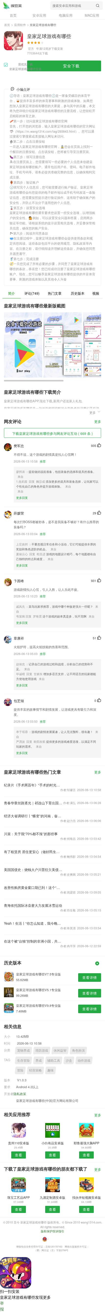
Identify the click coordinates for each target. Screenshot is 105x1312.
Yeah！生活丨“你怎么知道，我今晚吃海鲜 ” (33, 923)
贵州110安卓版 (18, 1143)
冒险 (20, 1070)
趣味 (50, 1070)
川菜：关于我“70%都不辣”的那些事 (31, 833)
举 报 (2, 1306)
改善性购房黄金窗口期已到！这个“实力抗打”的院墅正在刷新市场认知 (33, 887)
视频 (95, 293)
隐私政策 (19, 1093)
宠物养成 (23, 1050)
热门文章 (55, 293)
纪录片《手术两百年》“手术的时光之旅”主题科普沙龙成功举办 (33, 784)
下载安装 (57, 48)
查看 (18, 1154)
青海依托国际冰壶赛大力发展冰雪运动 (33, 905)
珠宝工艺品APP (18, 1197)
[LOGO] (12, 5)
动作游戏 (84, 1060)
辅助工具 (53, 1060)
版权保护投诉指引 (52, 1231)
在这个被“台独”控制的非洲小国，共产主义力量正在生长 (33, 941)
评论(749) (32, 293)
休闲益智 (60, 1050)
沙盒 (69, 1060)
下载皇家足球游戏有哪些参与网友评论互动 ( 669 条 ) (52, 433)
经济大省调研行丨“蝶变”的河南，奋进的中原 (33, 815)
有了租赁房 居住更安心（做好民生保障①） (33, 851)
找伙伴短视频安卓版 (86, 1197)
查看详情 (89, 977)
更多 (97, 422)
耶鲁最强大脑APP (86, 1143)
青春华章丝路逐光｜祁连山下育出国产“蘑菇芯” (33, 802)
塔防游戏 (41, 1050)
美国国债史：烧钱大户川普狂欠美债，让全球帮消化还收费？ (33, 869)
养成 (38, 1060)
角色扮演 (78, 1050)
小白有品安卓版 (53, 1143)
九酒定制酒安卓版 (52, 1197)
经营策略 (35, 1070)
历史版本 (77, 293)
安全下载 (71, 66)
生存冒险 (23, 1060)
